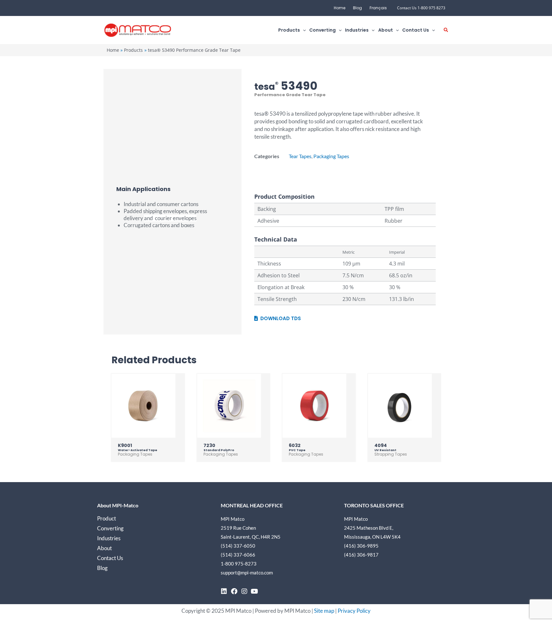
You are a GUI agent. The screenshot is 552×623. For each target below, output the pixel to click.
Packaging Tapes (331, 156)
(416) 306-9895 (361, 546)
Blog (357, 8)
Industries (108, 538)
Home (339, 8)
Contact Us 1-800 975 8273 (421, 8)
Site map (324, 610)
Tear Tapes (300, 156)
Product (106, 518)
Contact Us (110, 558)
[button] (303, 30)
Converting (110, 528)
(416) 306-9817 (361, 555)
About (104, 548)
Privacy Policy (354, 610)
